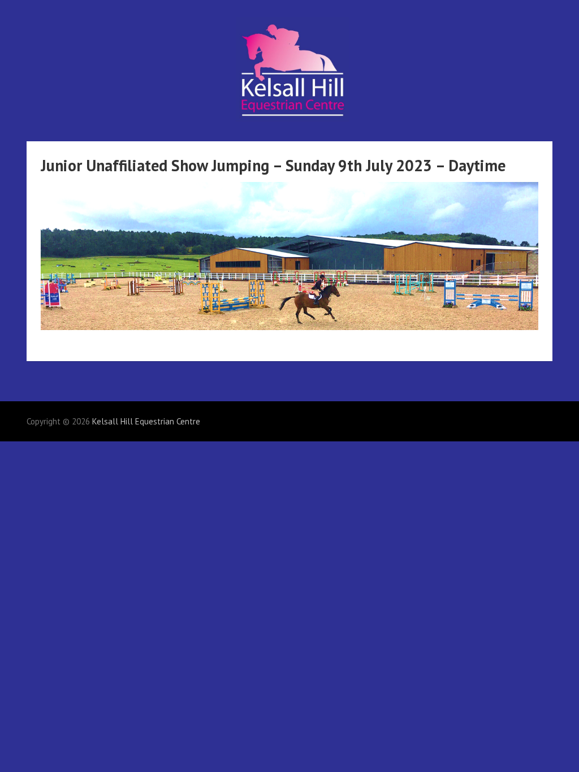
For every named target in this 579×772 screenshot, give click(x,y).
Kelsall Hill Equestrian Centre (146, 421)
